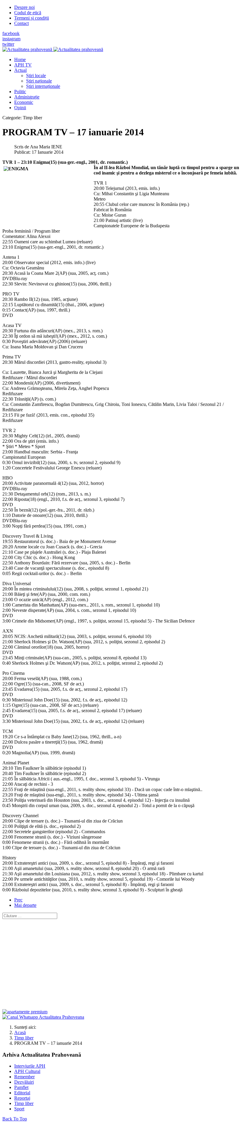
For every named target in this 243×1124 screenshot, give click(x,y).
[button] (20, 70)
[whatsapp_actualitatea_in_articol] (43, 1017)
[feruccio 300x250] (24, 1011)
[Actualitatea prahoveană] (52, 49)
